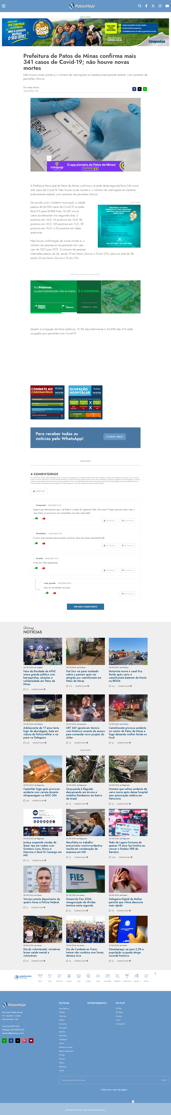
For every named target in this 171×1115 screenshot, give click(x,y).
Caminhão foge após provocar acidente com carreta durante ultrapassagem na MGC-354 (41, 792)
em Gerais (38, 895)
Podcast (119, 1016)
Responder (110, 521)
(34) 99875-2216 (17, 1029)
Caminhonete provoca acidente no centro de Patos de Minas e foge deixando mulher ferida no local (128, 733)
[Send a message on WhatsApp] (4, 1040)
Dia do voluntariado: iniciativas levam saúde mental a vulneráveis (41, 952)
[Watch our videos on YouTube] (31, 1040)
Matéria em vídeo (65, 1047)
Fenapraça (63, 1039)
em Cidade (38, 667)
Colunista (62, 1016)
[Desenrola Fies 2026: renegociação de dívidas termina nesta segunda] (85, 878)
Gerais (61, 1043)
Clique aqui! (114, 436)
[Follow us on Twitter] (17, 1040)
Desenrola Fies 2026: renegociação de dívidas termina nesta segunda (81, 902)
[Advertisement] (85, 1109)
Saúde (61, 1070)
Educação (63, 1027)
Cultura (61, 1020)
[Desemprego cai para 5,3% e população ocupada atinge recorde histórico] (128, 929)
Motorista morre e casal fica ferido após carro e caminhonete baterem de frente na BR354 (127, 676)
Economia (63, 1024)
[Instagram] (160, 6)
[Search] (139, 6)
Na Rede (119, 1012)
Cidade (62, 1012)
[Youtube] (167, 6)
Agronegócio (64, 1008)
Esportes (62, 1031)
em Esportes (81, 724)
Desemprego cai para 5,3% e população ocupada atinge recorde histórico (126, 952)
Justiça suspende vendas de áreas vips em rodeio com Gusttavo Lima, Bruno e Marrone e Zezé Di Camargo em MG (42, 849)
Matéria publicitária (66, 1051)
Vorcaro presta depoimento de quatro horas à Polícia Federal (41, 900)
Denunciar (129, 521)
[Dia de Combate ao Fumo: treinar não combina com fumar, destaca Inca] (85, 929)
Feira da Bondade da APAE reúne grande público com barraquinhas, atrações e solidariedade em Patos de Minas (39, 677)
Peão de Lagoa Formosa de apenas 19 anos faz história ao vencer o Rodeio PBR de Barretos (127, 847)
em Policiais (81, 667)
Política (61, 1062)
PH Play (62, 1055)
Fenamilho (63, 1035)
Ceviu (118, 1020)
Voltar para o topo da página (114, 1089)
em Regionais (39, 785)
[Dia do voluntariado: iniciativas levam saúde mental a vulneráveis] (42, 929)
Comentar (40, 491)
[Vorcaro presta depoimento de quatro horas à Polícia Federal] (42, 878)
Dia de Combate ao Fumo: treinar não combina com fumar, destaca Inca (85, 952)
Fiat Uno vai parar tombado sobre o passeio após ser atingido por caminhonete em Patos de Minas (83, 676)
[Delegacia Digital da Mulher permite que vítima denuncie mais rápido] (128, 878)
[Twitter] (153, 6)
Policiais (62, 1059)
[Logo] (81, 5)
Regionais (62, 1066)
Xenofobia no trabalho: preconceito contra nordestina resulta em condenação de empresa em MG (84, 847)
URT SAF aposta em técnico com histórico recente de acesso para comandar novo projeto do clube (85, 733)
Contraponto (120, 1024)
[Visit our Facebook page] (11, 1040)
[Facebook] (146, 6)
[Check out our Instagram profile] (24, 1040)
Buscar (164, 1080)
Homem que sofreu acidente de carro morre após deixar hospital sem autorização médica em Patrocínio (128, 794)
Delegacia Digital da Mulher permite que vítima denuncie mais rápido (126, 902)
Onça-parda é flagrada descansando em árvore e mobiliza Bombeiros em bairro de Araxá (84, 794)
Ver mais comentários (85, 606)
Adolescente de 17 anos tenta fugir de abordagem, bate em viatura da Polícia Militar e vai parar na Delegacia (41, 733)
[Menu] (3, 6)
